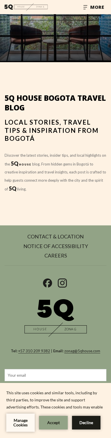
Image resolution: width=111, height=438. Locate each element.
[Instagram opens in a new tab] (62, 281)
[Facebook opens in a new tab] (47, 281)
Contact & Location (55, 236)
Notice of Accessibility (55, 246)
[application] (55, 410)
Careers (55, 255)
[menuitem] (55, 237)
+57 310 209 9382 (34, 351)
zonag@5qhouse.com (82, 351)
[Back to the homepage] (26, 7)
